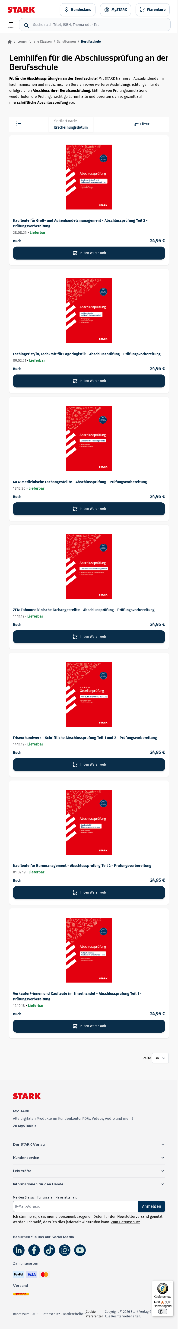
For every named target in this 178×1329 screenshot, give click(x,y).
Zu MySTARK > (24, 1126)
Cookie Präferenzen (95, 1314)
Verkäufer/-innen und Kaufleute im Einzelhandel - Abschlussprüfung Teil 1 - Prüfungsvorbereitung (77, 996)
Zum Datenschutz (125, 1222)
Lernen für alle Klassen (34, 42)
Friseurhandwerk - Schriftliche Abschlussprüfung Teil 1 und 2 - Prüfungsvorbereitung (85, 738)
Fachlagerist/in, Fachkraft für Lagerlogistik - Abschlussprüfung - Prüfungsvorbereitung (87, 354)
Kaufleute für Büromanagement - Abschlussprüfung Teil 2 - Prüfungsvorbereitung (82, 865)
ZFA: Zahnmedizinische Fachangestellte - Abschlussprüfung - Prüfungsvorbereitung (84, 610)
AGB (35, 1314)
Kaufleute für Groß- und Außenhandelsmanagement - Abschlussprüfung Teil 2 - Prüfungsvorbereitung (80, 223)
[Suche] (26, 25)
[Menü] (170, 1283)
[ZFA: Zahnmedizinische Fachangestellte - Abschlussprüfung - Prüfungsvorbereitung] (89, 566)
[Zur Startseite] (9, 41)
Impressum (21, 1314)
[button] (89, 1144)
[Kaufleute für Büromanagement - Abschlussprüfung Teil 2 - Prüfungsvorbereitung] (89, 822)
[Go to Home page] (21, 10)
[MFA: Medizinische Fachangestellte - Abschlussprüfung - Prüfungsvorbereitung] (89, 438)
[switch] (162, 1311)
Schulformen (66, 42)
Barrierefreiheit (74, 1314)
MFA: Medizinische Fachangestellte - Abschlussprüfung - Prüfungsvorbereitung (80, 482)
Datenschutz (50, 1314)
